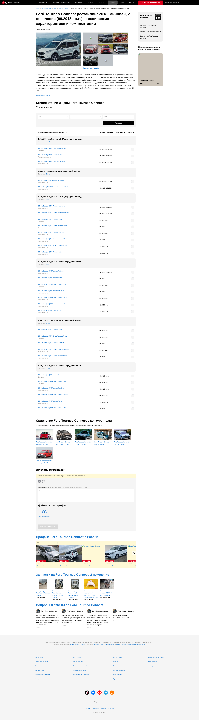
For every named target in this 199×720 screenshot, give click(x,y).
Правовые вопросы (119, 679)
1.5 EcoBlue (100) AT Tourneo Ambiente (51, 271)
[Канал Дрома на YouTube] (99, 692)
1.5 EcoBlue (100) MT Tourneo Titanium (51, 232)
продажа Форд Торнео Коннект (104, 644)
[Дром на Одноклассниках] (112, 692)
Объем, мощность (45, 117)
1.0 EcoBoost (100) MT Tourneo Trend (50, 155)
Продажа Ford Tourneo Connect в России (67, 537)
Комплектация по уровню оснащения (51, 132)
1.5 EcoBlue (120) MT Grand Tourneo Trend (52, 336)
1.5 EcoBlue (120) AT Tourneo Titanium (51, 388)
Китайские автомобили (42, 674)
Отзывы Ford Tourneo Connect (150, 32)
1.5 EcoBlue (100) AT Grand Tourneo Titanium (53, 297)
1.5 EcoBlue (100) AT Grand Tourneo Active (52, 304)
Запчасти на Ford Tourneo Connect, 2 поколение (72, 574)
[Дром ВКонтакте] (93, 692)
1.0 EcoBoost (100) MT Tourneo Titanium (51, 161)
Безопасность (153, 661)
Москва (17, 2)
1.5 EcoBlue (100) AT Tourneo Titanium (51, 291)
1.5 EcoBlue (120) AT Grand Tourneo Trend (52, 381)
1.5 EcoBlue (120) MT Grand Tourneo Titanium (53, 349)
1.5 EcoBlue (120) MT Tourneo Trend (50, 329)
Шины (122, 2)
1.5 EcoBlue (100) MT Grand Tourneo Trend (52, 225)
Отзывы (102, 2)
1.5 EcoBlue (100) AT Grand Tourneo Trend (52, 284)
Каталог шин (117, 657)
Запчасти (91, 2)
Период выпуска (106, 132)
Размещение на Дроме (156, 657)
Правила (103, 708)
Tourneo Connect (147, 80)
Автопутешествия (119, 670)
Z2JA (47, 199)
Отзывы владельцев (79, 670)
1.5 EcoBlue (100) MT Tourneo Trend (50, 219)
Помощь (96, 708)
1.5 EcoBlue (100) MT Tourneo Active (50, 252)
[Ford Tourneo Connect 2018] (58, 49)
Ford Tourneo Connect (146, 16)
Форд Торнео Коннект (77, 644)
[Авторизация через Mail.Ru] (43, 481)
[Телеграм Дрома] (106, 692)
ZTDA (48, 323)
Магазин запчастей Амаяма (81, 666)
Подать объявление (42, 661)
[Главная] (7, 2)
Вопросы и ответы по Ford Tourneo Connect (69, 605)
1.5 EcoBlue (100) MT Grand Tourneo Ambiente (53, 212)
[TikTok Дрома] (87, 692)
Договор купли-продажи (80, 674)
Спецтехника (39, 679)
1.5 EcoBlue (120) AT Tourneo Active (50, 401)
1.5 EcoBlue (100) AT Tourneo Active (50, 310)
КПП (105, 117)
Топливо (74, 117)
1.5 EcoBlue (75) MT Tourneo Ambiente (51, 180)
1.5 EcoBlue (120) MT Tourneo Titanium (51, 342)
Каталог (112, 2)
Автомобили (42, 2)
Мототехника (76, 657)
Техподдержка (153, 666)
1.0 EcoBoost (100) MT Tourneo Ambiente (52, 148)
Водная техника (77, 661)
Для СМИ (111, 708)
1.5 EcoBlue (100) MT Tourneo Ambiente (51, 206)
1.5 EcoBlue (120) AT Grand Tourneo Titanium (53, 394)
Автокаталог (76, 679)
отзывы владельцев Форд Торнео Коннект (130, 644)
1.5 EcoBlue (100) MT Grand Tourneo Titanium (53, 239)
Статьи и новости (119, 666)
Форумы (116, 661)
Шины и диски (39, 670)
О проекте (88, 708)
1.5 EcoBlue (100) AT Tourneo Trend (50, 277)
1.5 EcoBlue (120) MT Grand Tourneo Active (52, 356)
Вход (172, 2)
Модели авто (98, 702)
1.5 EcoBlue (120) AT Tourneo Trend (50, 375)
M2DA (48, 142)
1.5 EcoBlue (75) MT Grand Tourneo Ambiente (53, 187)
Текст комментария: (63, 487)
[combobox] (53, 117)
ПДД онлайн (117, 674)
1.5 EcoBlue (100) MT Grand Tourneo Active (52, 245)
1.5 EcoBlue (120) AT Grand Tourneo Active (52, 408)
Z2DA (48, 174)
